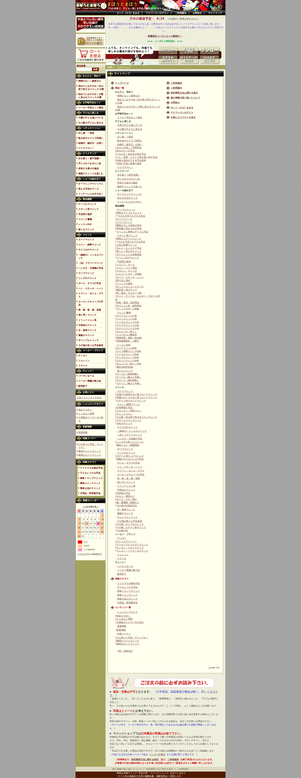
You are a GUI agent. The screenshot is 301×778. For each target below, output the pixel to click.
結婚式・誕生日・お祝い (90, 143)
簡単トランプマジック (91, 478)
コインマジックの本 (127, 319)
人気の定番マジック (127, 245)
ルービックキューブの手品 (90, 303)
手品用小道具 (85, 214)
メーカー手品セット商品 (90, 107)
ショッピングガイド (93, 404)
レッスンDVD (85, 224)
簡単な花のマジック (90, 488)
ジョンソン (84, 360)
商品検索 (81, 66)
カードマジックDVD (127, 348)
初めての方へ (85, 409)
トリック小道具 (124, 283)
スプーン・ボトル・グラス (90, 295)
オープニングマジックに (90, 183)
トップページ (122, 83)
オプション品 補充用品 (129, 305)
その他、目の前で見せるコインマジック (137, 417)
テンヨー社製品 (157, 754)
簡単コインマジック (90, 483)
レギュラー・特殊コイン (129, 410)
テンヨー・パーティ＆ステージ (132, 551)
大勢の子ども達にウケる (90, 117)
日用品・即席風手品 (90, 493)
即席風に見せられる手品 (129, 228)
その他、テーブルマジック (130, 524)
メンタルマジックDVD (128, 354)
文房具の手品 (123, 493)
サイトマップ (215, 13)
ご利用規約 (173, 759)
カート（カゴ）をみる (128, 13)
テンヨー (82, 355)
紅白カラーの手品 (126, 150)
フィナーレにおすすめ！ (90, 194)
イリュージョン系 (87, 320)
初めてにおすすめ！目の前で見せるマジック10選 (91, 87)
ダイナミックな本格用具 (129, 254)
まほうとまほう (122, 4)
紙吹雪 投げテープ (127, 289)
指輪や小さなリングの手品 (130, 459)
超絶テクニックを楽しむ (90, 173)
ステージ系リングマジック (130, 456)
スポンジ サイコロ (127, 271)
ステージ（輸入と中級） (129, 383)
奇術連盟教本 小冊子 (128, 341)
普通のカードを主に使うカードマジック (137, 397)
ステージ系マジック (88, 209)
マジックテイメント (127, 541)
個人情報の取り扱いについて (127, 769)
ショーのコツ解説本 (127, 334)
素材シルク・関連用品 (128, 445)
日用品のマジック (87, 325)
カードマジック (86, 239)
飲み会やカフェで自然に (90, 138)
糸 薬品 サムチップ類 (129, 293)
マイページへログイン (157, 13)
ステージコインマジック (129, 420)
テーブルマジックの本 (128, 325)
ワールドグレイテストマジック (132, 544)
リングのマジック (87, 278)
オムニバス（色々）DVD (129, 363)
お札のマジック (124, 423)
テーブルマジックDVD (128, 357)
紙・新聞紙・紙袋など (128, 502)
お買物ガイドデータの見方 (130, 622)
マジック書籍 (85, 219)
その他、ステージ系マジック (131, 527)
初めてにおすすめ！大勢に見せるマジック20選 (90, 96)
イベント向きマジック (128, 257)
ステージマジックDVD (128, 360)
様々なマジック (86, 229)
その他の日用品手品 (127, 505)
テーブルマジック (87, 204)
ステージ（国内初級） (128, 380)
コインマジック (124, 222)
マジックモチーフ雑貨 (128, 308)
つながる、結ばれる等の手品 (131, 154)
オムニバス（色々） (127, 331)
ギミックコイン (124, 414)
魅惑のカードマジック (89, 455)
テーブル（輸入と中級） (129, 377)
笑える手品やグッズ (88, 188)
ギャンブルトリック (88, 340)
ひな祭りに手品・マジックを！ (132, 637)
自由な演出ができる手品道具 (131, 160)
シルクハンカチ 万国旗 (129, 274)
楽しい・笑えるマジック (129, 251)
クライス (82, 365)
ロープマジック (86, 273)
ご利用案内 (180, 13)
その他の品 (122, 530)
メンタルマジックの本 (128, 322)
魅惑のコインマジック (89, 451)
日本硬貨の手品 (124, 407)
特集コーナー (89, 438)
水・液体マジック (87, 330)
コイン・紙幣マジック (89, 244)
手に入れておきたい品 (89, 163)
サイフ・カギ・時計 (127, 499)
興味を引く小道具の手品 (129, 225)
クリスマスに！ (86, 148)
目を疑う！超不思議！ (89, 158)
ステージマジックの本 (128, 328)
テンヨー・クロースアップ (130, 547)
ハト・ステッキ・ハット (90, 288)
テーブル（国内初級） (128, 374)
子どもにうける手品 (90, 473)
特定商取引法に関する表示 (145, 759)
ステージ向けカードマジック (131, 400)
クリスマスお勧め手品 (91, 468)
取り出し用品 (123, 280)
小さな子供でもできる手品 (131, 216)
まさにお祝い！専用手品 (129, 147)
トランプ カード (126, 264)
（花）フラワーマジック (90, 263)
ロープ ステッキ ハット (130, 277)
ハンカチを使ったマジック (130, 442)
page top (215, 667)
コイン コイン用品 (127, 267)
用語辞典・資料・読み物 (129, 337)
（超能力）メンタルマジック (90, 256)
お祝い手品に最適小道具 (129, 163)
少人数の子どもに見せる (90, 122)
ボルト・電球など (126, 496)
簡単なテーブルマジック (129, 212)
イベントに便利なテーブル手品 (132, 231)
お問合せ (197, 13)
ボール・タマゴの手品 (89, 283)
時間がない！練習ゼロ (89, 81)
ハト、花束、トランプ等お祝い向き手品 (137, 157)
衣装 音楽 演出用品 (128, 302)
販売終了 (82, 386)
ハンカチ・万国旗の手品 (90, 268)
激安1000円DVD (125, 367)
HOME (110, 67)
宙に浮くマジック (87, 315)
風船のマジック (86, 335)
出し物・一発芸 (86, 133)
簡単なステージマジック (129, 238)
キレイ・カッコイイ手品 (129, 248)
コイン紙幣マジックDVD (129, 351)
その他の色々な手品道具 (90, 345)
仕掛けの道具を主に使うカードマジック (137, 394)
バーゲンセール (86, 376)
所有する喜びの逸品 (88, 168)
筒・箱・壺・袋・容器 (89, 309)
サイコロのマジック (88, 249)
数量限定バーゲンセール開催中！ (165, 36)
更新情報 (87, 426)
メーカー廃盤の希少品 (89, 381)
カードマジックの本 (127, 315)
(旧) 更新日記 (125, 651)
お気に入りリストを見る (183, 117)
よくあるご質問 (86, 413)
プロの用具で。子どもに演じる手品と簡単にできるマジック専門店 (141, 8)
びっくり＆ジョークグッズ (130, 286)
